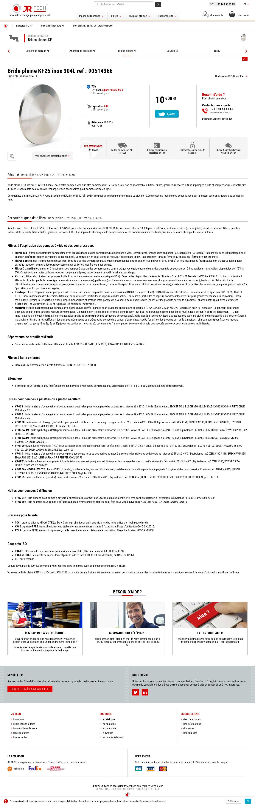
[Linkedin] (145, 692)
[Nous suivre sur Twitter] (135, 692)
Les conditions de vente (25, 728)
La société (18, 719)
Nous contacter (21, 732)
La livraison (107, 732)
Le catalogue (108, 719)
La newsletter (20, 737)
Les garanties (109, 723)
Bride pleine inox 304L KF (23, 76)
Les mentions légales (24, 723)
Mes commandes (192, 719)
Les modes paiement (112, 737)
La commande (109, 728)
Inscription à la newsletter (30, 689)
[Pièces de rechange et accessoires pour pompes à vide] (30, 8)
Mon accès (188, 728)
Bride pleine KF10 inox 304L (230, 76)
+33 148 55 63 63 (225, 4)
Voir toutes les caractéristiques (51, 155)
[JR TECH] (6, 26)
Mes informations (192, 723)
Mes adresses (190, 732)
